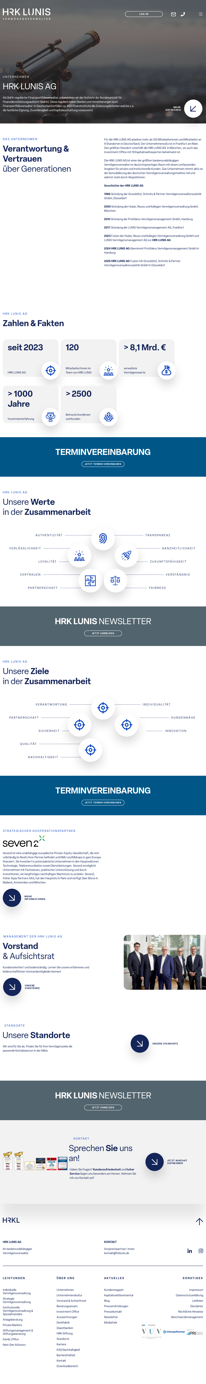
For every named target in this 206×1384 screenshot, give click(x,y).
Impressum (196, 1290)
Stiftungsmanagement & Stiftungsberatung (18, 1332)
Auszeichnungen (67, 1317)
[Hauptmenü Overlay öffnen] (200, 14)
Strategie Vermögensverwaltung (17, 1300)
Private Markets (12, 1325)
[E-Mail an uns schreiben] (173, 14)
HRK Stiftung (65, 1333)
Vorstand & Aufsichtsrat (71, 1300)
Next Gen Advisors (14, 1344)
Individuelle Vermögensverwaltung (17, 1291)
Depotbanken (65, 1328)
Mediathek (110, 1322)
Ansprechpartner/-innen (119, 1249)
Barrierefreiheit (66, 1355)
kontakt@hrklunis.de (116, 1253)
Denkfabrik (63, 1322)
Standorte (63, 1339)
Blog (107, 1300)
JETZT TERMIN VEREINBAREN (103, 464)
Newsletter (111, 1317)
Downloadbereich (67, 1366)
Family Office (11, 1339)
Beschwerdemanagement (187, 1317)
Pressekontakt (113, 1311)
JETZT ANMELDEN (103, 633)
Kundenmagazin (114, 1290)
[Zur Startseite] (11, 1220)
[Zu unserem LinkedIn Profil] (190, 1250)
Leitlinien (197, 1300)
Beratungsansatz (67, 1306)
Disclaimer (196, 1306)
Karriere (61, 1344)
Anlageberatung (13, 1319)
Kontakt (61, 1360)
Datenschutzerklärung (189, 1295)
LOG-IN (143, 14)
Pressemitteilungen (116, 1306)
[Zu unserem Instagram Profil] (201, 1250)
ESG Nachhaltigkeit (68, 1349)
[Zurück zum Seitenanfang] (199, 1222)
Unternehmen (65, 1290)
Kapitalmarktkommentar (119, 1295)
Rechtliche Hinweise (190, 1311)
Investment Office (68, 1311)
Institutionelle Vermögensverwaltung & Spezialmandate (18, 1311)
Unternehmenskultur (69, 1295)
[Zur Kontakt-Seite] (183, 14)
